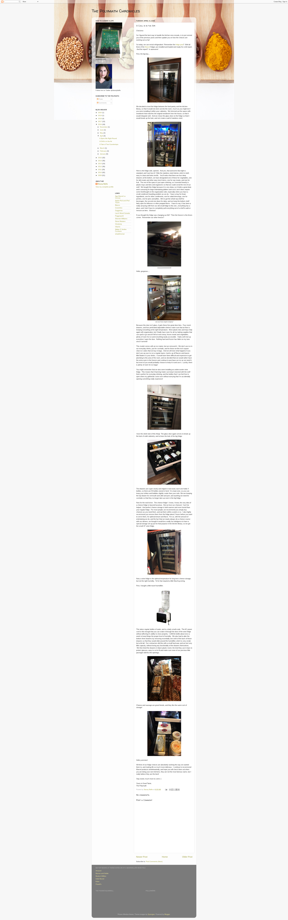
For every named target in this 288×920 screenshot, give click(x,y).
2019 (100, 115)
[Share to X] (174, 789)
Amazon (98, 871)
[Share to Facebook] (176, 789)
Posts (100, 99)
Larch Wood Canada (122, 213)
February (103, 151)
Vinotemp (118, 224)
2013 (100, 163)
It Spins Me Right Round (108, 138)
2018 (100, 118)
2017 (100, 121)
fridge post (179, 44)
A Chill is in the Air (105, 141)
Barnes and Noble (102, 873)
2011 (100, 169)
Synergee (151, 914)
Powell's (98, 884)
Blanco (117, 205)
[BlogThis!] (172, 789)
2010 (100, 172)
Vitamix (117, 227)
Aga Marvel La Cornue (120, 197)
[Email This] (170, 789)
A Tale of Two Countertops (108, 144)
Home (165, 857)
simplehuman (120, 234)
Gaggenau (119, 210)
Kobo (97, 881)
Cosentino (118, 208)
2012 (100, 166)
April (102, 136)
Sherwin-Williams (121, 218)
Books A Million (101, 876)
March (102, 148)
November (104, 127)
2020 (100, 112)
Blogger (167, 914)
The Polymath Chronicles (116, 11)
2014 (100, 161)
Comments (102, 103)
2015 (100, 158)
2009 (100, 175)
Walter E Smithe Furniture (120, 230)
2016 (100, 124)
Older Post (187, 857)
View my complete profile (104, 187)
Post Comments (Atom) (154, 861)
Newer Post (141, 857)
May (101, 133)
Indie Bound (100, 879)
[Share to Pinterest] (179, 789)
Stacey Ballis (103, 184)
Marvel (147, 47)
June (102, 130)
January (103, 154)
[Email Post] (166, 789)
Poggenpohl (119, 216)
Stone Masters (120, 221)
